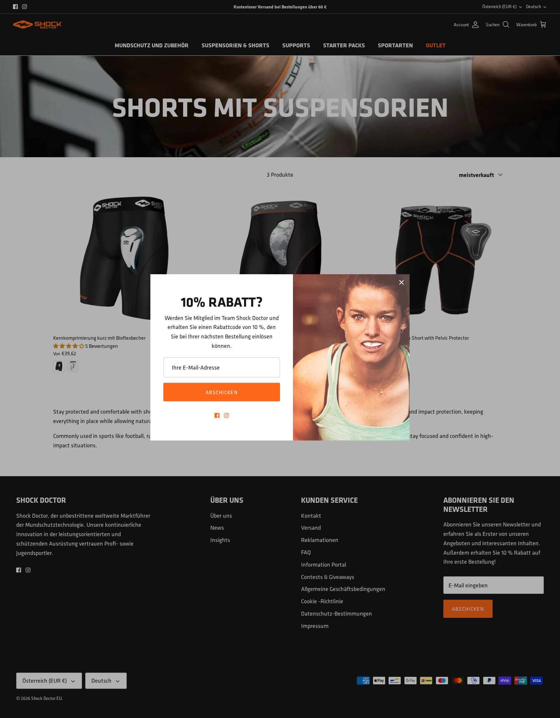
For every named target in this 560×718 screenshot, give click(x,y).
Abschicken (221, 392)
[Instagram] (226, 415)
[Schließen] (401, 282)
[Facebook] (217, 415)
